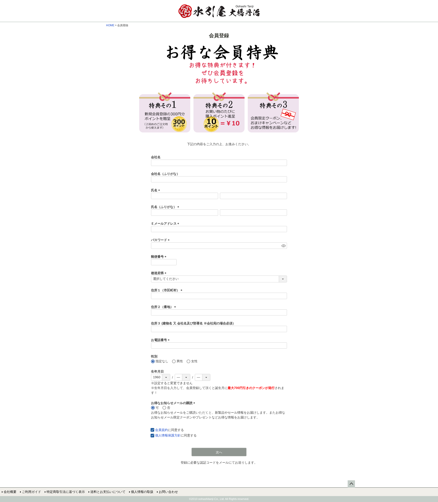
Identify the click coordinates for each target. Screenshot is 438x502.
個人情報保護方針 (168, 435)
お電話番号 (161, 340)
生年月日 (157, 371)
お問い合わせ (168, 492)
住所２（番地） (164, 307)
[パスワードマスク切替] (283, 246)
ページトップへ (351, 484)
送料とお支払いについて (107, 492)
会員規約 (161, 430)
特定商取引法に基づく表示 (66, 492)
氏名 (156, 190)
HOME (110, 25)
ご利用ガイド (31, 492)
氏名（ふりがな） (166, 207)
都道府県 (159, 273)
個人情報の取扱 (142, 492)
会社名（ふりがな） (165, 174)
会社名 (156, 157)
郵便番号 (159, 256)
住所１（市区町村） (167, 290)
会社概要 (10, 492)
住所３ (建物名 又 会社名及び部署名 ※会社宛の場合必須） (193, 323)
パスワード (161, 240)
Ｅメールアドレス (166, 223)
